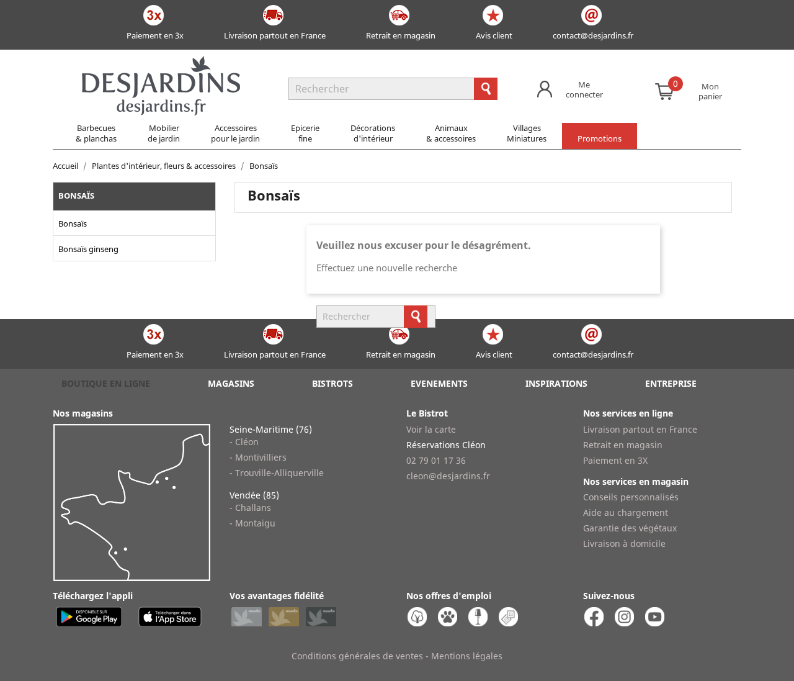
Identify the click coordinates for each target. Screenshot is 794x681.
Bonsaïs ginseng (88, 249)
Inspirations (556, 383)
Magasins (231, 383)
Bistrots (332, 383)
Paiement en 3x (155, 35)
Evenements (439, 383)
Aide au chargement (625, 512)
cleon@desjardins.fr (448, 476)
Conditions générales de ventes (357, 656)
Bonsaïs (76, 195)
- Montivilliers (258, 457)
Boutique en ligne (105, 383)
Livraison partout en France (275, 35)
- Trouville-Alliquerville (277, 473)
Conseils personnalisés (631, 497)
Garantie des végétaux (630, 528)
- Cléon (244, 442)
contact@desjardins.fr (593, 35)
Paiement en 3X (615, 460)
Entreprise (671, 383)
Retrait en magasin (400, 35)
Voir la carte (431, 429)
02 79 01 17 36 (436, 460)
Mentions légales (466, 656)
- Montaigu (252, 523)
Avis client (494, 35)
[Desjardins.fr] (161, 62)
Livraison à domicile (624, 543)
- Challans (250, 507)
